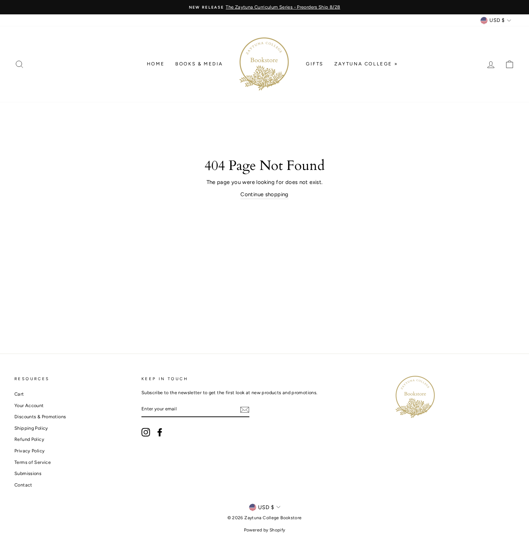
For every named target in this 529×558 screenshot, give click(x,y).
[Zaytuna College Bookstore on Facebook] (159, 432)
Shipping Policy (31, 428)
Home (155, 63)
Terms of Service (32, 462)
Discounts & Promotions (40, 416)
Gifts (315, 63)
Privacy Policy (29, 450)
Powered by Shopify (264, 529)
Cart (19, 394)
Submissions (27, 473)
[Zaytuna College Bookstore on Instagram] (145, 432)
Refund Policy (29, 439)
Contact (23, 485)
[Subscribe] (244, 409)
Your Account (29, 405)
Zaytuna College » (366, 63)
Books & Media (199, 63)
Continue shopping (264, 194)
